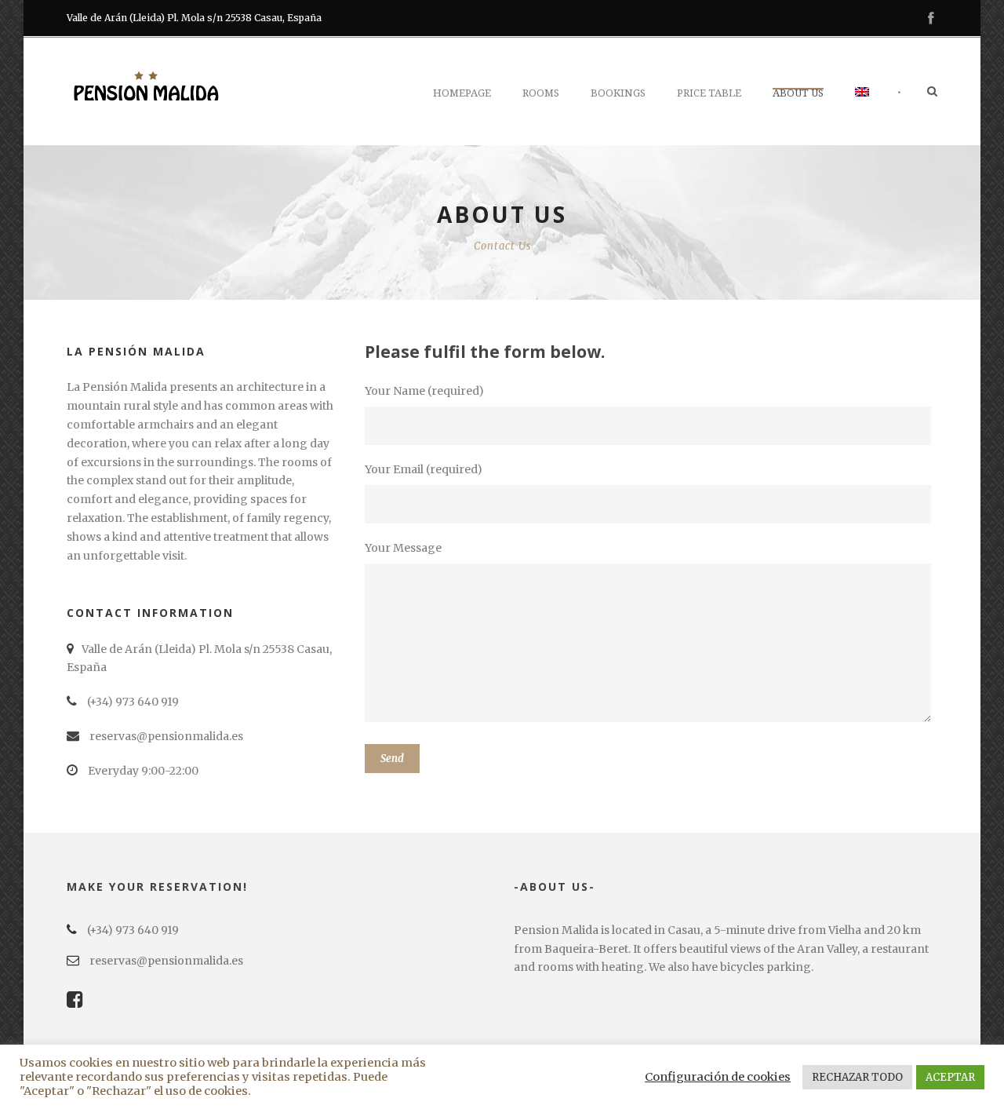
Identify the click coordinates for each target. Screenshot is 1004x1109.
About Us (798, 93)
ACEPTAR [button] (950, 1077)
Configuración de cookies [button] (718, 1077)
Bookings (618, 93)
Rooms (540, 93)
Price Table (709, 93)
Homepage (462, 93)
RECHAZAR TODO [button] (857, 1077)
